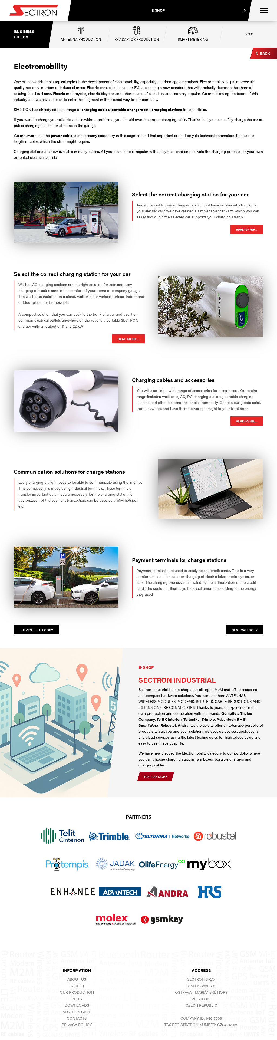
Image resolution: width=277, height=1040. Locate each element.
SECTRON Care (77, 1011)
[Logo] (34, 10)
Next (245, 629)
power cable (61, 135)
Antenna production (81, 39)
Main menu (264, 10)
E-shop (158, 10)
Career (77, 985)
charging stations (166, 109)
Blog (77, 998)
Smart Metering (193, 39)
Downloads (77, 1005)
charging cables (95, 109)
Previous (36, 629)
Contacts (77, 1018)
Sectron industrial (177, 680)
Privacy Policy (77, 1024)
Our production (77, 992)
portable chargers (127, 109)
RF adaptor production (136, 39)
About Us (76, 979)
